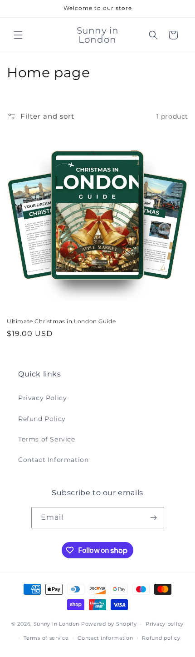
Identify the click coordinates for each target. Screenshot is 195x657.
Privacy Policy (42, 398)
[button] (18, 35)
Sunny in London (57, 624)
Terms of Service (46, 439)
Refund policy (161, 638)
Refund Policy (42, 419)
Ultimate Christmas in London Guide (61, 321)
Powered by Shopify (109, 624)
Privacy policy (165, 624)
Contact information (105, 638)
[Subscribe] (154, 517)
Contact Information (53, 460)
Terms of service (46, 638)
